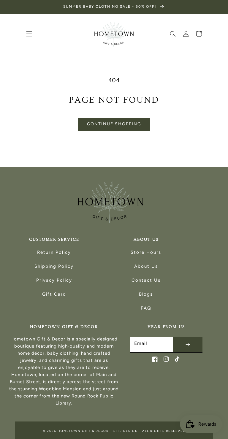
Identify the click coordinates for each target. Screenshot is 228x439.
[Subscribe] (187, 344)
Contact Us (146, 280)
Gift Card (54, 294)
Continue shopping (114, 123)
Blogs (146, 294)
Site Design (125, 431)
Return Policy (54, 252)
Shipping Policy (54, 266)
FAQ (146, 308)
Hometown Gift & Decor (83, 431)
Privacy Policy (54, 280)
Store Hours (146, 252)
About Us (146, 266)
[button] (29, 33)
